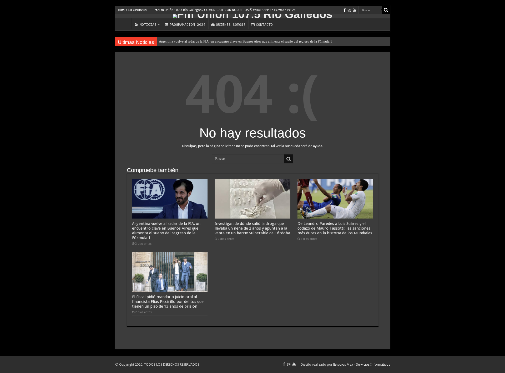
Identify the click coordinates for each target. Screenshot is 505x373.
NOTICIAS (148, 25)
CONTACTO (264, 25)
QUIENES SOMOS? (230, 25)
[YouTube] (354, 10)
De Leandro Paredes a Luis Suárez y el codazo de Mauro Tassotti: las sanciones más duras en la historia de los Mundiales (334, 228)
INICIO (125, 23)
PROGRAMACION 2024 (187, 25)
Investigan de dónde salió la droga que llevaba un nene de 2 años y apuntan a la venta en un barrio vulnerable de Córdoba (252, 228)
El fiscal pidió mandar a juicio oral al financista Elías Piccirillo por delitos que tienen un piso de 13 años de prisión (168, 301)
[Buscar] (386, 10)
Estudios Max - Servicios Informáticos (361, 364)
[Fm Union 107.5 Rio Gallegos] (252, 16)
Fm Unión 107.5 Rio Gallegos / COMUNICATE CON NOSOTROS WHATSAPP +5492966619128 (227, 10)
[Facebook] (344, 10)
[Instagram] (349, 10)
